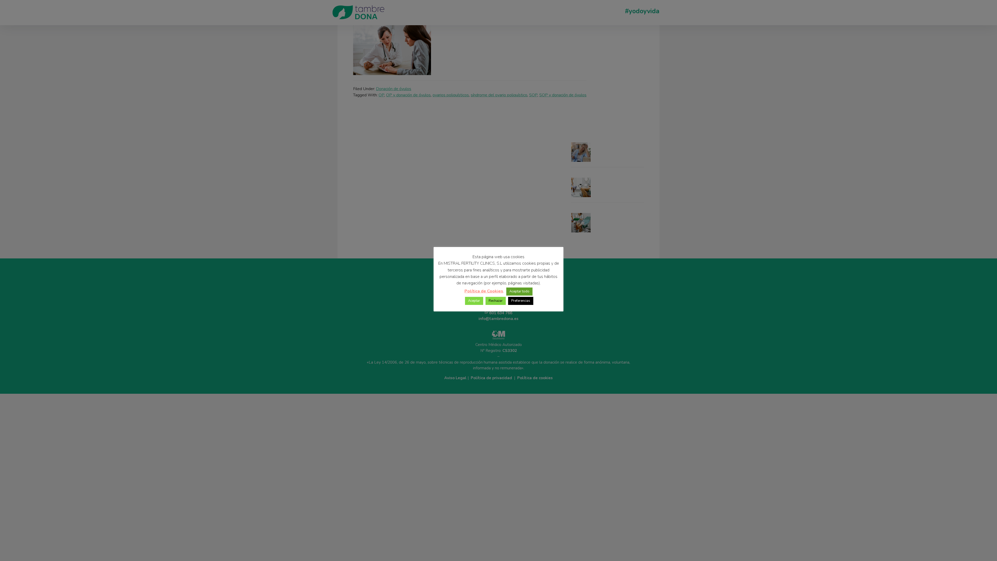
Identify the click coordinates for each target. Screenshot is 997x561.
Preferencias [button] (520, 300)
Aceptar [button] (474, 300)
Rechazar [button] (496, 300)
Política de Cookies (483, 291)
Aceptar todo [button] (519, 291)
